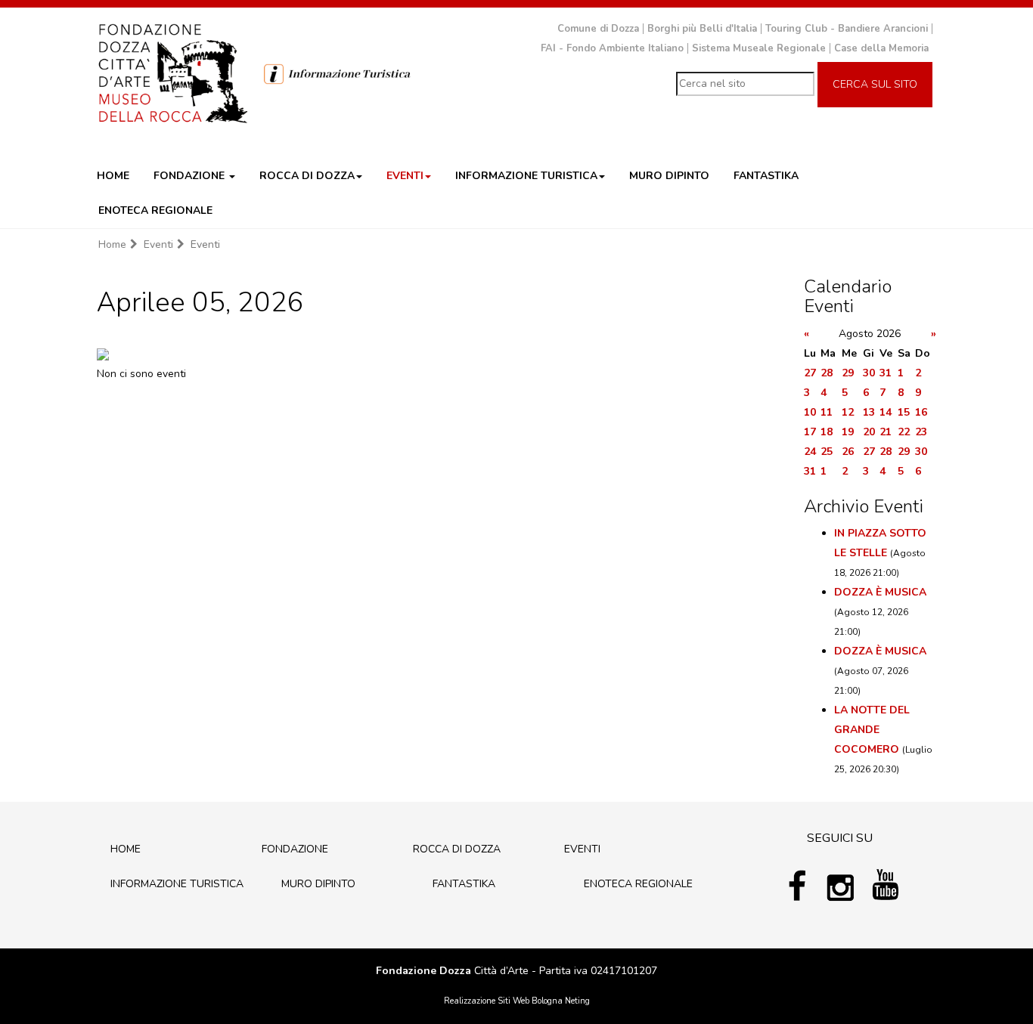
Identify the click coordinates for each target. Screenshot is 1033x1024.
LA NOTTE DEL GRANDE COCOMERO (872, 729)
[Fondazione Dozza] (172, 71)
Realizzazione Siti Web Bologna (503, 1001)
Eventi (158, 244)
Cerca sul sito (875, 84)
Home (112, 244)
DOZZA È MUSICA (880, 592)
